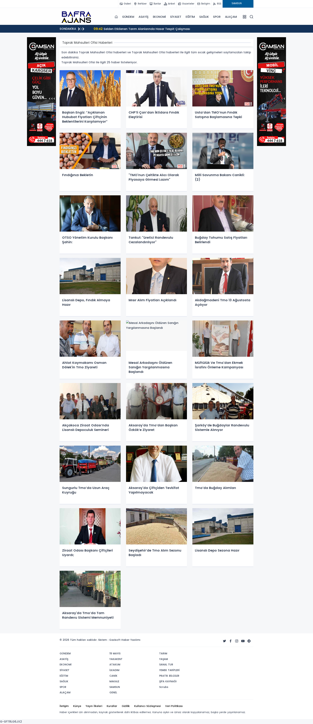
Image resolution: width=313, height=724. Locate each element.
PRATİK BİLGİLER (169, 676)
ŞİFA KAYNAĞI (168, 681)
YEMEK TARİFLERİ (169, 670)
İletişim (64, 706)
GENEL (113, 692)
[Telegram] (249, 641)
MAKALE (114, 681)
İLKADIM (114, 670)
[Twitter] (224, 641)
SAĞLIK (204, 17)
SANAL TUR (166, 664)
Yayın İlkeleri (94, 706)
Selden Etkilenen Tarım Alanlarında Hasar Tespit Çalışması (142, 28)
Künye (77, 706)
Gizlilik (126, 706)
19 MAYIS (114, 653)
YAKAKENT (115, 659)
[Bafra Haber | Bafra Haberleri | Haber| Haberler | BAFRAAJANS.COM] (78, 16)
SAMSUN (114, 687)
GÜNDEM (128, 17)
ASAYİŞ (144, 17)
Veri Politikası (174, 706)
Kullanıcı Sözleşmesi (147, 706)
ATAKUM (114, 664)
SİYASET (175, 17)
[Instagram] (237, 641)
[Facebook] (230, 641)
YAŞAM (163, 659)
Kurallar (112, 706)
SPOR (216, 17)
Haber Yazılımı (130, 640)
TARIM (163, 653)
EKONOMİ (159, 17)
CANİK (113, 676)
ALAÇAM (231, 17)
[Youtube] (243, 641)
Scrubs (163, 687)
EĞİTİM (190, 17)
